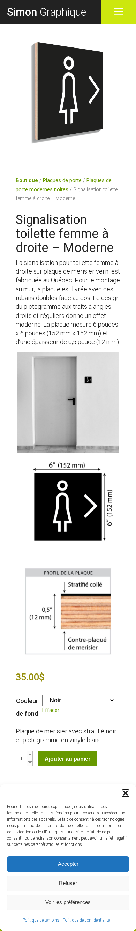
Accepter (68, 864)
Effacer (50, 710)
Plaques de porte (62, 181)
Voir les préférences (68, 902)
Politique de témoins (41, 920)
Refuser (68, 883)
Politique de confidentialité (86, 920)
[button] (125, 793)
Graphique (46, 12)
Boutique (27, 181)
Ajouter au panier (67, 758)
